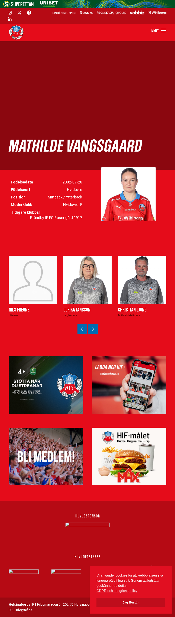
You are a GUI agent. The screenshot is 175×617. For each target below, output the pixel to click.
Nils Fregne (19, 310)
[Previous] (82, 329)
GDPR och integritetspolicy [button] (116, 591)
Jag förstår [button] (131, 602)
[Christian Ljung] (142, 280)
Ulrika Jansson (76, 310)
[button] (158, 30)
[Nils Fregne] (33, 280)
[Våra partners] (109, 12)
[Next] (93, 329)
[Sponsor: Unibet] (49, 6)
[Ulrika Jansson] (87, 280)
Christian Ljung (132, 310)
